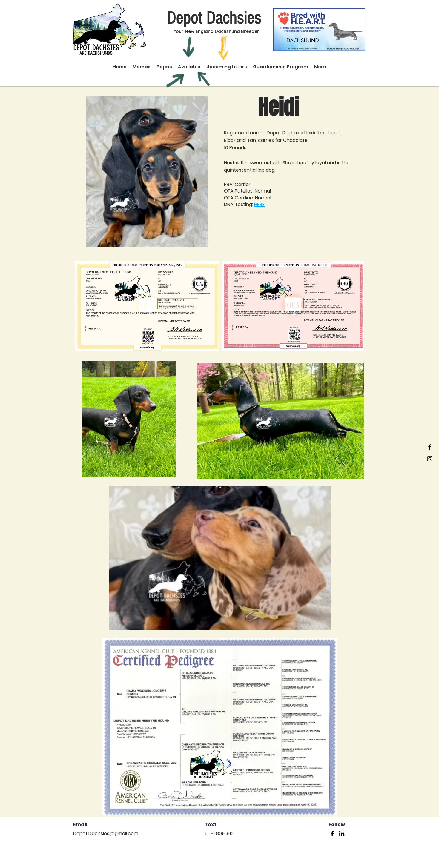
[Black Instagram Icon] (429, 458)
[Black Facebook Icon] (429, 447)
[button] (220, 558)
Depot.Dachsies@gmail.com (105, 833)
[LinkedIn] (342, 833)
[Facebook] (332, 833)
